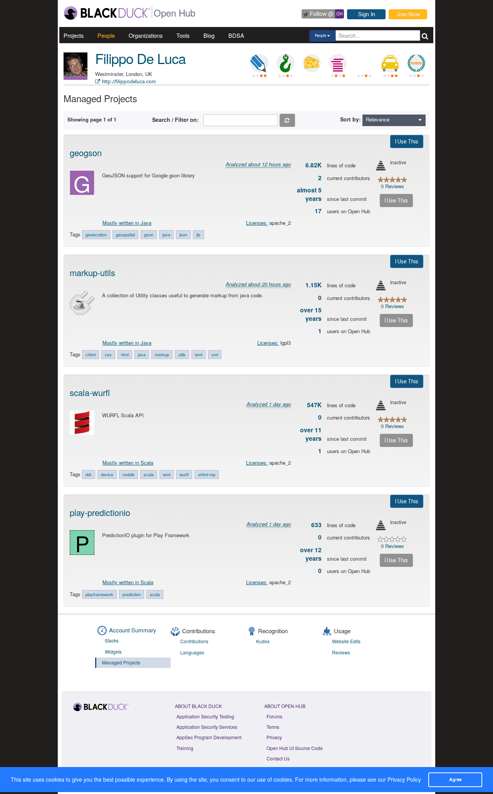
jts (198, 234)
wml (198, 354)
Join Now (408, 14)
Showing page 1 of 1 (91, 119)
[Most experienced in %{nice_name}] (75, 78)
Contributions (194, 641)
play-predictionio (100, 512)
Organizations (146, 35)
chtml (91, 354)
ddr (89, 474)
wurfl (184, 474)
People (106, 35)
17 (318, 211)
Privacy (274, 737)
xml (214, 354)
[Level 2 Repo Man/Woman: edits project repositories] (285, 63)
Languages (192, 652)
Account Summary (132, 630)
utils (182, 354)
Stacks (112, 640)
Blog (209, 35)
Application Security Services (206, 726)
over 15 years (311, 314)
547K (314, 405)
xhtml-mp (206, 474)
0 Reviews (392, 186)
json (183, 234)
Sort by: (350, 119)
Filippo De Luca (140, 58)
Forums (274, 716)
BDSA (236, 35)
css (108, 354)
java (166, 234)
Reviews (341, 652)
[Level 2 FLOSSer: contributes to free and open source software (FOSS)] (364, 63)
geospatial (125, 234)
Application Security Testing (205, 716)
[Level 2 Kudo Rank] (416, 63)
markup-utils (92, 272)
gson (148, 234)
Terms (273, 726)
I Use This (406, 141)
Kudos (263, 641)
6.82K (313, 165)
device (107, 474)
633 (316, 525)
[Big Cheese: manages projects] (311, 63)
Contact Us (278, 758)
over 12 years (311, 554)
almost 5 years (309, 194)
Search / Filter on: (177, 119)
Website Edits (346, 641)
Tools (182, 35)
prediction (131, 594)
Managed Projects (121, 662)
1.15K (313, 285)
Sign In (366, 14)
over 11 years (311, 434)
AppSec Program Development (208, 737)
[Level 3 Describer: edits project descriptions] (259, 63)
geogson (86, 152)
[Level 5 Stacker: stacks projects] (338, 63)
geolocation (96, 234)
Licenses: (257, 222)
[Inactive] (381, 165)
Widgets (113, 651)
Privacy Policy (404, 779)
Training (184, 748)
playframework (99, 594)
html (125, 354)
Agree (455, 779)
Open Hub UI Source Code (295, 748)
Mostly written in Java (126, 222)
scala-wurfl (90, 392)
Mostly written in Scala (127, 462)
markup (162, 354)
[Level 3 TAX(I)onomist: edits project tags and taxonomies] (390, 63)
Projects (74, 35)
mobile (128, 474)
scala (149, 474)
